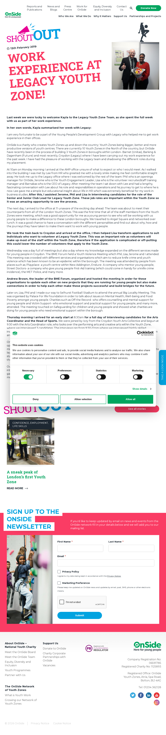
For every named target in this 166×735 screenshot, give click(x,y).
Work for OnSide (82, 8)
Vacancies (49, 665)
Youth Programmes (17, 670)
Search (131, 8)
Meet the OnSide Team (20, 657)
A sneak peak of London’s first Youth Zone (26, 476)
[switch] (64, 376)
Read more (15, 488)
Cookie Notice (62, 723)
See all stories (137, 408)
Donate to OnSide (54, 648)
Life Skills (19, 426)
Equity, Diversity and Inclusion (102, 8)
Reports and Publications (34, 8)
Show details (139, 388)
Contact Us (122, 8)
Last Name (115, 541)
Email (60, 556)
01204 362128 (152, 687)
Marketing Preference (76, 583)
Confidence (20, 422)
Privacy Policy (70, 571)
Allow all (130, 399)
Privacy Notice (40, 723)
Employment (39, 422)
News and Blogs (53, 8)
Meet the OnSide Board (20, 652)
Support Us (120, 16)
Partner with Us (15, 675)
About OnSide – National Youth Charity (20, 645)
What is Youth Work (18, 695)
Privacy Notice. (114, 576)
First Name (64, 541)
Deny (36, 399)
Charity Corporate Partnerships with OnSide (54, 657)
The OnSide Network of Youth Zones (19, 688)
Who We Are (65, 16)
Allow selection (83, 399)
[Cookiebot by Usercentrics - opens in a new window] (139, 333)
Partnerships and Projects (145, 16)
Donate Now (148, 8)
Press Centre (67, 8)
